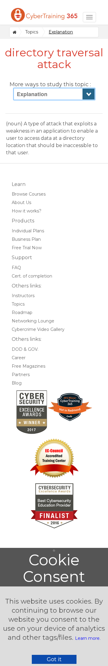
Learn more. (87, 638)
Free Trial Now (27, 247)
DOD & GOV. (25, 349)
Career (19, 357)
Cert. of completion (32, 276)
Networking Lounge (33, 321)
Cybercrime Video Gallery (38, 329)
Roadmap (22, 312)
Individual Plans (28, 231)
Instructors (23, 295)
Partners (21, 374)
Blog (17, 383)
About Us (21, 202)
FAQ (16, 267)
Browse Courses (29, 194)
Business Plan (26, 239)
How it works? (26, 211)
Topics (31, 32)
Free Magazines (28, 366)
